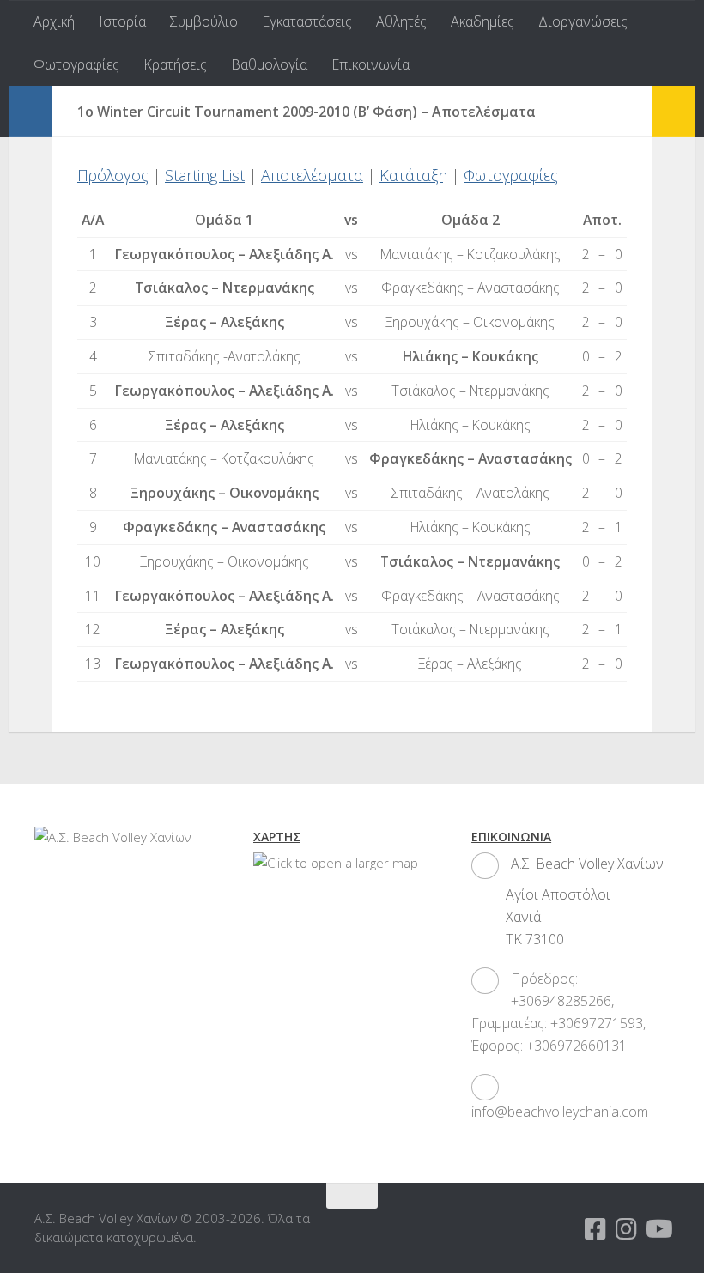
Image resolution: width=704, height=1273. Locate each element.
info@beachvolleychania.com (559, 1111)
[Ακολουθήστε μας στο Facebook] (596, 1229)
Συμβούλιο (204, 21)
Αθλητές (401, 21)
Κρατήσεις (175, 64)
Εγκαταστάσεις (307, 21)
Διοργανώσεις (583, 21)
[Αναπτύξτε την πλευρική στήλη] (30, 111)
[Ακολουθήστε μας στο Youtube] (658, 1229)
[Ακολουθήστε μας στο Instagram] (627, 1229)
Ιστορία (122, 21)
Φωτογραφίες (76, 64)
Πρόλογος (113, 175)
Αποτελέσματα (312, 175)
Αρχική (54, 21)
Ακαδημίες (482, 21)
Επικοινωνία (370, 64)
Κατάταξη (413, 175)
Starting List (205, 175)
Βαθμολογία (269, 64)
